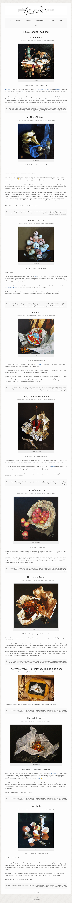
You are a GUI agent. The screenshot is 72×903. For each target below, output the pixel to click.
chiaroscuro (23, 108)
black (20, 568)
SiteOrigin (38, 899)
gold (51, 108)
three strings (53, 483)
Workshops (51, 20)
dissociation (46, 108)
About (60, 20)
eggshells (42, 885)
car (33, 387)
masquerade (22, 109)
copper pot (40, 108)
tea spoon (64, 886)
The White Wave (36, 718)
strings (47, 483)
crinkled (56, 387)
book (25, 661)
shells (47, 886)
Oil (10, 20)
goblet (46, 212)
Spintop (36, 312)
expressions (56, 303)
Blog (36, 25)
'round (15, 387)
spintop (39, 390)
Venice (61, 111)
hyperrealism (63, 108)
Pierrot (23, 91)
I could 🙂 (39, 778)
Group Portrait (36, 220)
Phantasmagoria (43, 109)
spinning (35, 390)
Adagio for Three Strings (11, 287)
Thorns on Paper (36, 577)
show (54, 315)
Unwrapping (40, 364)
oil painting (47, 40)
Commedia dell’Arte (43, 89)
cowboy (48, 387)
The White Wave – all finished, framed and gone (36, 669)
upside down (50, 111)
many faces (23, 305)
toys (48, 306)
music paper (11, 483)
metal (43, 710)
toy (45, 306)
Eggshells (36, 806)
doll (52, 303)
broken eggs (21, 885)
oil (44, 40)
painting (52, 40)
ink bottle (12, 109)
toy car (50, 390)
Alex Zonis (30, 40)
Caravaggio (25, 568)
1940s (19, 387)
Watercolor (19, 20)
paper (38, 389)
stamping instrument (26, 111)
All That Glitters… (36, 117)
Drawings (28, 20)
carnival (17, 108)
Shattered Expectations (34, 306)
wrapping (64, 390)
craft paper (51, 568)
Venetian (56, 111)
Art (42, 40)
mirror (27, 109)
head (61, 303)
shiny (40, 711)
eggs (38, 885)
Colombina (36, 37)
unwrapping (58, 390)
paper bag (37, 569)
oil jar (32, 109)
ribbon (21, 306)
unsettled (48, 214)
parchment (43, 389)
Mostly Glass (26, 389)
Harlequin (57, 89)
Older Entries (36, 892)
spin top (64, 389)
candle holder (28, 885)
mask (16, 109)
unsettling (43, 111)
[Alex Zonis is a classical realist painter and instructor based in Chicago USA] (36, 15)
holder (47, 885)
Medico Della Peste (20, 213)
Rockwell (59, 389)
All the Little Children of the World (23, 303)
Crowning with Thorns (60, 661)
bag (17, 568)
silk (56, 213)
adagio (12, 482)
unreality (38, 111)
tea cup (48, 711)
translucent (54, 711)
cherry (35, 568)
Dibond (53, 466)
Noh (36, 276)
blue (21, 212)
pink (42, 569)
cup (31, 710)
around (29, 387)
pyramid (54, 305)
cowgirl (52, 387)
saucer (36, 711)
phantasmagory (52, 109)
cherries (31, 568)
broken (22, 482)
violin (65, 483)
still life (34, 111)
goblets (51, 212)
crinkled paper (62, 387)
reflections (63, 109)
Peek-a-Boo (40, 305)
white (60, 662)
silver (51, 886)
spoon (55, 886)
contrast (34, 108)
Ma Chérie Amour (36, 490)
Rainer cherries (48, 569)
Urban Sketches (40, 20)
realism (58, 109)
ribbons (25, 306)
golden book (56, 108)
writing (65, 111)
